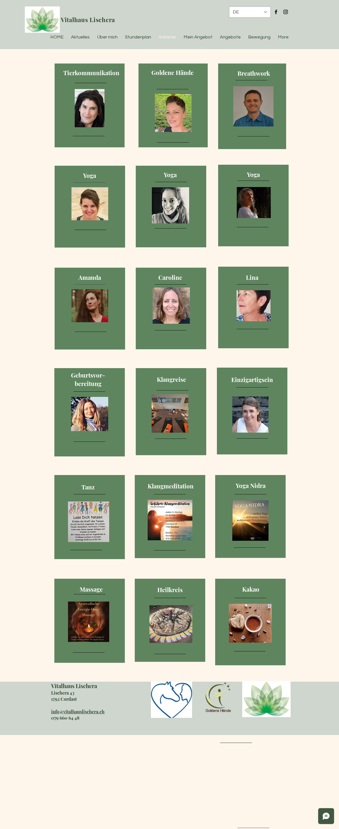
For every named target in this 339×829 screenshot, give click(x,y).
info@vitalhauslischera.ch (77, 712)
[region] (90, 105)
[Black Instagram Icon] (286, 12)
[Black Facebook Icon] (276, 12)
